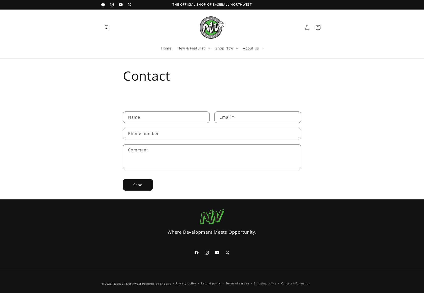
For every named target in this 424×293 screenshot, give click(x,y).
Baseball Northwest (127, 283)
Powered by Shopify (156, 283)
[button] (107, 27)
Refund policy (211, 283)
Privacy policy (186, 283)
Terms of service (237, 283)
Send (138, 184)
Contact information (295, 283)
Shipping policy (265, 283)
